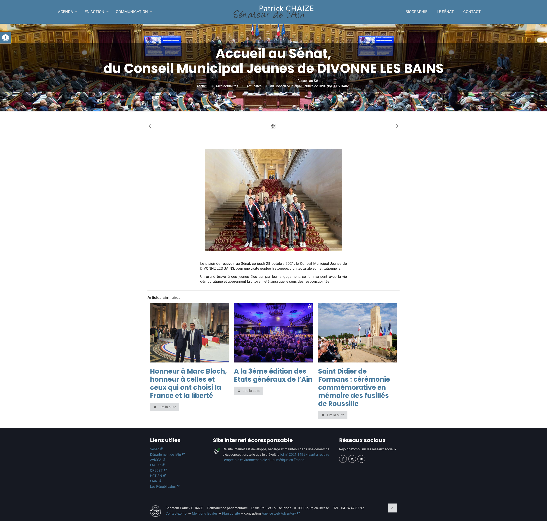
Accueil (202, 86)
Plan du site (231, 513)
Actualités (254, 86)
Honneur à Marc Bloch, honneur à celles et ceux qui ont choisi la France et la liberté (188, 383)
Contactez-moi (176, 513)
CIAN (154, 481)
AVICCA (156, 460)
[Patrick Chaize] (273, 11)
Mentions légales (205, 513)
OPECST (157, 471)
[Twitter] (352, 459)
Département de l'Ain (166, 455)
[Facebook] (343, 459)
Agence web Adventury (279, 513)
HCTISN (156, 476)
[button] (5, 37)
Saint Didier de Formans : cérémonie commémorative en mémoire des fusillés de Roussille (354, 387)
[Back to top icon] (392, 508)
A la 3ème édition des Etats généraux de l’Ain (273, 375)
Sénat (155, 449)
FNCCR (156, 465)
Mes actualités (227, 86)
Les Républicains (163, 487)
